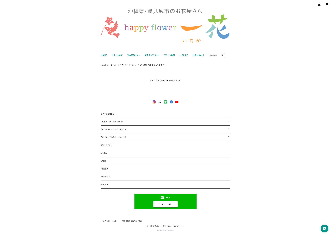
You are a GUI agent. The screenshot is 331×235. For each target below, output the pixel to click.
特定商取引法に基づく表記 (132, 221)
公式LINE (184, 55)
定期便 (104, 161)
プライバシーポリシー (110, 221)
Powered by (162, 230)
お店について (117, 55)
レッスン (104, 153)
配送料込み (105, 177)
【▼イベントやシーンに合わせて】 (114, 129)
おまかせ (104, 184)
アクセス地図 (169, 55)
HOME (104, 55)
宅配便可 (104, 169)
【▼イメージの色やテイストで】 (122, 65)
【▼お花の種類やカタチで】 (112, 121)
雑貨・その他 (106, 145)
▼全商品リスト (133, 55)
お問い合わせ (198, 55)
